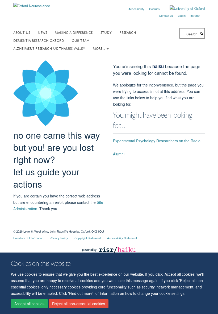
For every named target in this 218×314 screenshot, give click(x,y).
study (106, 32)
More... (99, 48)
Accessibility (136, 9)
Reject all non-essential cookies (78, 303)
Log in (182, 15)
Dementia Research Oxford (38, 40)
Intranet (195, 15)
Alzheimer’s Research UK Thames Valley (49, 48)
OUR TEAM (81, 40)
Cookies (154, 9)
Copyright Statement (87, 238)
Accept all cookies (29, 303)
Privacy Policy (59, 238)
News (42, 32)
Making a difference (74, 32)
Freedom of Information (28, 238)
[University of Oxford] (183, 8)
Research (127, 32)
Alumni (118, 153)
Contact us (166, 15)
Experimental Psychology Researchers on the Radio (156, 140)
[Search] (201, 33)
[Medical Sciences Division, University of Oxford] (109, 226)
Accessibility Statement (122, 238)
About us (21, 32)
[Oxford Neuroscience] (31, 3)
